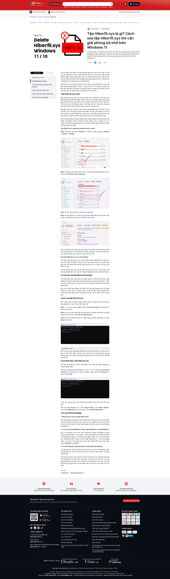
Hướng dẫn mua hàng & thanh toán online (73, 528)
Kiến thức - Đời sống (105, 22)
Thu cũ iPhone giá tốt (39, 12)
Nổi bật (34, 22)
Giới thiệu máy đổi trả (67, 525)
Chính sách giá (96, 542)
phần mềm (104, 7)
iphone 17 (67, 7)
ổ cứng (79, 86)
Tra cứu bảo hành (66, 537)
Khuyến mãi (61, 22)
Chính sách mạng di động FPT (100, 528)
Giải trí (96, 22)
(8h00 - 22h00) (38, 546)
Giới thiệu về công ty (67, 514)
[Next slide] (66, 12)
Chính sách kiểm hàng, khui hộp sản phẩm (104, 522)
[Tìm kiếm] (111, 4)
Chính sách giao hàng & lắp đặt (101, 525)
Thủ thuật (82, 22)
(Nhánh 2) (36, 542)
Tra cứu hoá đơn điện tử (68, 534)
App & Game (123, 22)
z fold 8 (110, 7)
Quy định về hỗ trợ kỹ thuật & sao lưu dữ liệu (105, 534)
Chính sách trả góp (97, 520)
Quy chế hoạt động (66, 517)
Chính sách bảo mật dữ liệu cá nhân (102, 531)
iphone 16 (84, 7)
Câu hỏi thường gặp (66, 542)
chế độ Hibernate (100, 279)
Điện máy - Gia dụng (50, 22)
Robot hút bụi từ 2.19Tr (58, 12)
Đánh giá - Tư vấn (72, 22)
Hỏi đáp (115, 22)
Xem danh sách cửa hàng (131, 500)
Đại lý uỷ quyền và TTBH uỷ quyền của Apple (74, 531)
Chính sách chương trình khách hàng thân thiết (105, 537)
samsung (78, 7)
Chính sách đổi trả (97, 517)
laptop (72, 7)
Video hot (89, 22)
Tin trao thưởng (133, 22)
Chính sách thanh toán (98, 539)
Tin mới (40, 22)
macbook (91, 7)
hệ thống (103, 264)
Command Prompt (98, 302)
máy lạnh (97, 7)
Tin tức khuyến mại (66, 522)
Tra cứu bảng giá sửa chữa (69, 539)
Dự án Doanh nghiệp (67, 520)
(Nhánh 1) (36, 537)
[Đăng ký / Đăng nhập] (125, 4)
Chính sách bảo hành (98, 514)
